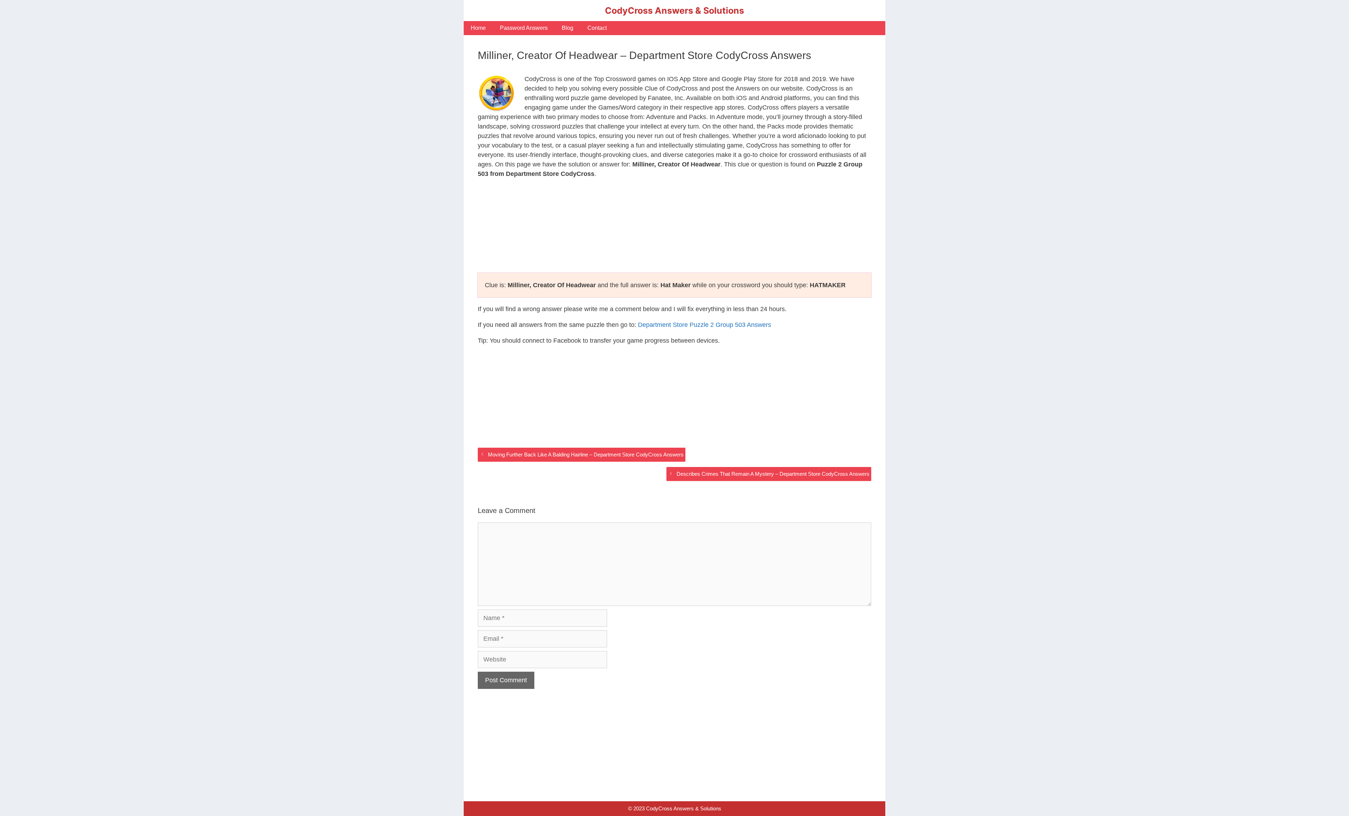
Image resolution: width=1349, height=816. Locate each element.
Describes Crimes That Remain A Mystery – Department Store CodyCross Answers (773, 474)
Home (478, 28)
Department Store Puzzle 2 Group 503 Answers (704, 324)
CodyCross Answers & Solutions (674, 10)
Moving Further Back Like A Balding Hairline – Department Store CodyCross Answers (586, 455)
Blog (567, 28)
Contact (597, 28)
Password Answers (524, 28)
